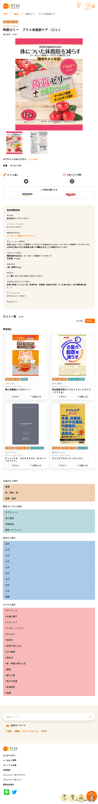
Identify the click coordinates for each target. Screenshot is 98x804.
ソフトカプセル (37, 448)
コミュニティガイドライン (14, 775)
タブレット (82, 448)
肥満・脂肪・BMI (10, 22)
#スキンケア (11, 622)
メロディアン (10, 383)
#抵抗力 (9, 658)
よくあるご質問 (9, 760)
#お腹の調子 (11, 616)
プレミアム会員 (9, 765)
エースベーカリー (10, 26)
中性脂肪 (9, 448)
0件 (33, 159)
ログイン (88, 9)
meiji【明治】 (57, 383)
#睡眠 (17, 731)
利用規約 (7, 770)
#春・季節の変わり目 (15, 663)
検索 (79, 7)
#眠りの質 (10, 675)
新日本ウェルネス (58, 452)
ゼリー (23, 296)
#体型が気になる (13, 646)
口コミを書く (13, 175)
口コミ (16, 397)
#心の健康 (10, 652)
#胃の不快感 (11, 681)
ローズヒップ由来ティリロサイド (21, 236)
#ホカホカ (10, 634)
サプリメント (12, 296)
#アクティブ (11, 610)
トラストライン (11, 452)
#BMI (43, 731)
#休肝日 (9, 640)
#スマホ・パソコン (14, 628)
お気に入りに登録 (74, 175)
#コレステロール (30, 731)
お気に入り (36, 397)
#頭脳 (8, 693)
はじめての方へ (9, 755)
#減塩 (8, 669)
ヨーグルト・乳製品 (76, 379)
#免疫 (9, 731)
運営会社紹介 (8, 785)
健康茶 (24, 379)
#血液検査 (10, 687)
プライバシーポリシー (12, 780)
